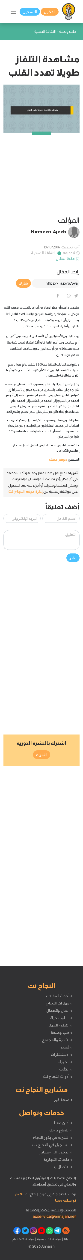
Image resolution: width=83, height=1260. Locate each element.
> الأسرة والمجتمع (57, 1039)
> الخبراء (65, 1061)
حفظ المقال (65, 258)
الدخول (50, 11)
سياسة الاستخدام (23, 1239)
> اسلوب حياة (61, 1017)
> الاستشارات (61, 1054)
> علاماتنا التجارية (58, 1159)
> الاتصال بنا (62, 1166)
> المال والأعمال (59, 1010)
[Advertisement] (41, 174)
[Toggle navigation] (13, 11)
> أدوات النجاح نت (57, 1076)
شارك (23, 283)
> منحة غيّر (63, 1099)
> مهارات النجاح (59, 1003)
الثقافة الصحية (43, 252)
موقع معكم (58, 459)
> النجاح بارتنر (60, 1130)
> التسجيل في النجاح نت (52, 1144)
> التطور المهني (59, 1025)
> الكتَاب (65, 1069)
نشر (73, 558)
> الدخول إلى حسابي (55, 1152)
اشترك (41, 754)
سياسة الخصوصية (48, 1239)
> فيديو (66, 1047)
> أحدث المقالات (59, 995)
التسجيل (30, 11)
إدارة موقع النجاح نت (25, 491)
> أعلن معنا (63, 1122)
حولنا (67, 1239)
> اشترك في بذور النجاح (52, 1137)
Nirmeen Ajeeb (48, 231)
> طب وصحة (61, 1032)
